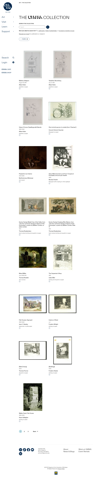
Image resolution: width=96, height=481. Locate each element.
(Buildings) (52, 366)
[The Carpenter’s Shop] (62, 257)
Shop (6, 72)
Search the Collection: (26, 23)
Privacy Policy (61, 468)
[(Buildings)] (62, 350)
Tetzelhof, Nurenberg (55, 80)
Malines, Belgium (24, 80)
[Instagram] (20, 449)
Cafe (6, 69)
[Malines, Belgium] (33, 64)
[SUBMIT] (47, 27)
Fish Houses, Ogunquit (25, 320)
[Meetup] (32, 449)
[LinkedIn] (20, 453)
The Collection (26, 2)
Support (6, 31)
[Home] (8, 7)
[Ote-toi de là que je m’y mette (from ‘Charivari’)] (62, 111)
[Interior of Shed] (62, 304)
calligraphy (41, 30)
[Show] (13, 17)
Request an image (24, 34)
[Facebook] (28, 449)
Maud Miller (22, 273)
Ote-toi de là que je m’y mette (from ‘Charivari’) (62, 127)
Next (34, 431)
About (65, 449)
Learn (4, 26)
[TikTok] (24, 449)
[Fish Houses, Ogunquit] (33, 304)
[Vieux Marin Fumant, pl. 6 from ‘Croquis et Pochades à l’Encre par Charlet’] (62, 157)
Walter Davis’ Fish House (26, 413)
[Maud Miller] (33, 257)
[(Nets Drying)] (33, 350)
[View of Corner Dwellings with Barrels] (33, 111)
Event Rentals (84, 451)
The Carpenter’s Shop (55, 273)
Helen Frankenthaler (51, 30)
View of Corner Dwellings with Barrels (30, 127)
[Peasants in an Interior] (33, 157)
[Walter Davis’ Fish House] (32, 397)
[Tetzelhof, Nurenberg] (62, 64)
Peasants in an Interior (25, 173)
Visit (4, 21)
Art (3, 17)
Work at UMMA (85, 449)
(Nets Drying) (23, 366)
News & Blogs (69, 451)
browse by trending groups (66, 30)
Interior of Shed (53, 320)
